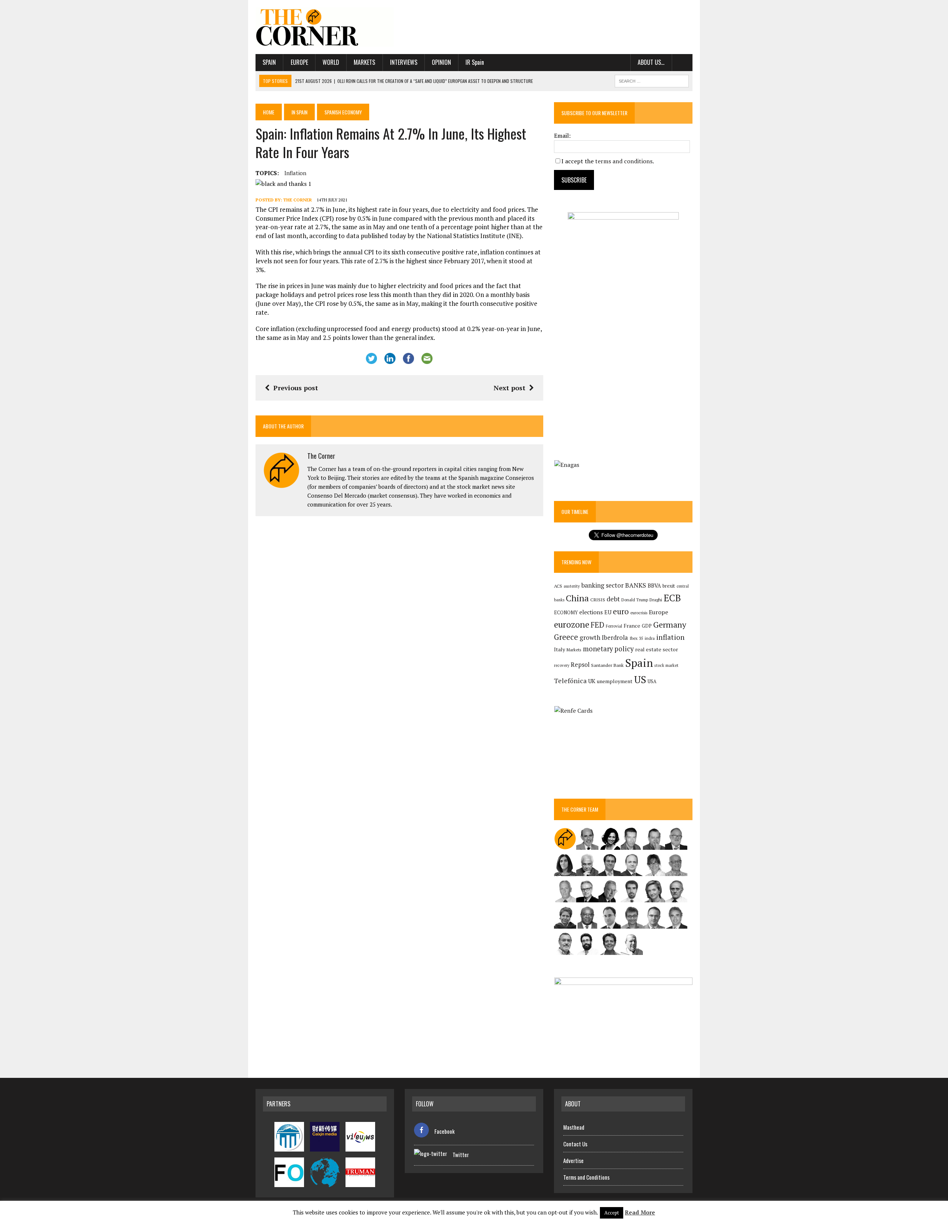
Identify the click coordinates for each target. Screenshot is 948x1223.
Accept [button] (611, 1212)
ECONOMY (566, 612)
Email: (562, 135)
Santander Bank (607, 665)
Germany (669, 624)
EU (607, 612)
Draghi (656, 599)
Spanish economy (343, 112)
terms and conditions (623, 161)
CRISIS (597, 600)
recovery (561, 665)
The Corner (297, 200)
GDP (647, 626)
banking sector (602, 585)
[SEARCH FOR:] (652, 80)
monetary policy (608, 648)
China (577, 598)
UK (591, 681)
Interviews (403, 62)
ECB (672, 598)
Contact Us (575, 1144)
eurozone (571, 624)
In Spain (299, 112)
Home (268, 112)
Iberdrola (615, 638)
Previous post (295, 387)
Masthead (573, 1127)
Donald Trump (634, 599)
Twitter (461, 1154)
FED (597, 625)
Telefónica (570, 680)
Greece (566, 637)
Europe (299, 62)
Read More (640, 1212)
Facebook (444, 1131)
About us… (651, 62)
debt (613, 599)
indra (650, 638)
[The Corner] (325, 27)
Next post (509, 387)
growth (590, 637)
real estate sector (656, 649)
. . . (682, 62)
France (632, 625)
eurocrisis (638, 612)
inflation (295, 173)
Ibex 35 (636, 638)
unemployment (614, 681)
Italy (559, 649)
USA (652, 681)
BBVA (654, 585)
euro (621, 611)
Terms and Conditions (586, 1177)
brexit (668, 585)
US (640, 679)
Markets (364, 62)
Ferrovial (614, 626)
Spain (269, 62)
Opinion (441, 62)
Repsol (580, 665)
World (331, 62)
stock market (666, 665)
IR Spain (474, 62)
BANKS (635, 585)
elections (591, 612)
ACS (558, 586)
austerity (572, 586)
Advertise (573, 1160)
